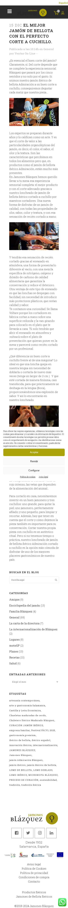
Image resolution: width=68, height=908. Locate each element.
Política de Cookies (34, 868)
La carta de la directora (24, 623)
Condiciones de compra (34, 877)
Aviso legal (43, 476)
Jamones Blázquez (20, 755)
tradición (14, 784)
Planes (13, 651)
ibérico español (41, 740)
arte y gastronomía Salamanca (27, 705)
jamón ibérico (17, 765)
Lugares (14, 639)
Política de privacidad (34, 873)
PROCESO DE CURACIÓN (23, 779)
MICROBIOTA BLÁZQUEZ (43, 774)
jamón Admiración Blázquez (26, 760)
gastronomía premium (22, 735)
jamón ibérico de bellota (41, 765)
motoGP (14, 645)
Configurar (34, 470)
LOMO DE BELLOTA (20, 769)
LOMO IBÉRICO (18, 774)
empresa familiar (19, 730)
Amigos (14, 599)
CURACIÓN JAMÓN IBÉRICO (26, 725)
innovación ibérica (20, 745)
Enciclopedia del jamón (24, 605)
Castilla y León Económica (25, 710)
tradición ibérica (31, 784)
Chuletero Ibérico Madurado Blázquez (31, 720)
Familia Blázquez (20, 611)
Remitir (34, 461)
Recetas (14, 657)
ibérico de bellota (19, 740)
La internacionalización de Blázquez (33, 629)
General (48, 49)
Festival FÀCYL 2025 (43, 730)
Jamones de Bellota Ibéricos (34, 896)
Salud (13, 663)
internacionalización (45, 745)
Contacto (34, 881)
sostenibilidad (48, 779)
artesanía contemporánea (24, 700)
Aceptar (34, 452)
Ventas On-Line (25, 53)
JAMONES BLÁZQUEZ (22, 750)
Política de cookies (27, 476)
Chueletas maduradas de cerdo (27, 715)
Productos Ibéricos (34, 892)
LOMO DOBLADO (42, 769)
